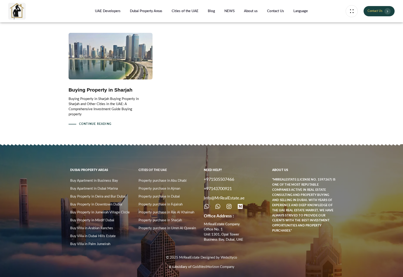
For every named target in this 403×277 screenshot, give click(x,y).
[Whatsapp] (206, 206)
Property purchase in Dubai (159, 196)
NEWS (229, 11)
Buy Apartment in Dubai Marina (94, 188)
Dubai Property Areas (146, 11)
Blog (211, 11)
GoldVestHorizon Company (213, 267)
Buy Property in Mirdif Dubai (92, 220)
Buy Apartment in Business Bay (94, 180)
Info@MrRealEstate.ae (224, 198)
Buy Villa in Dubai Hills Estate (93, 236)
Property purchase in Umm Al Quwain (167, 228)
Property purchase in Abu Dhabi (163, 180)
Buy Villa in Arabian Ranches (91, 228)
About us (251, 11)
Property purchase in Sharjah (160, 220)
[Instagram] (229, 206)
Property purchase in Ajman (159, 188)
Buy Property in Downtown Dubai (96, 204)
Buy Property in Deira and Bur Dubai (98, 196)
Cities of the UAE (185, 11)
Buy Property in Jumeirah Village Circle (100, 212)
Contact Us (275, 11)
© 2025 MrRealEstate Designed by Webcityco (201, 257)
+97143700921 (218, 189)
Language (300, 11)
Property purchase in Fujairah (161, 204)
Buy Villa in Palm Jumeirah (90, 244)
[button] (352, 11)
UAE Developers (108, 11)
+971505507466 (219, 180)
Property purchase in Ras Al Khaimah (166, 212)
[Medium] (240, 206)
